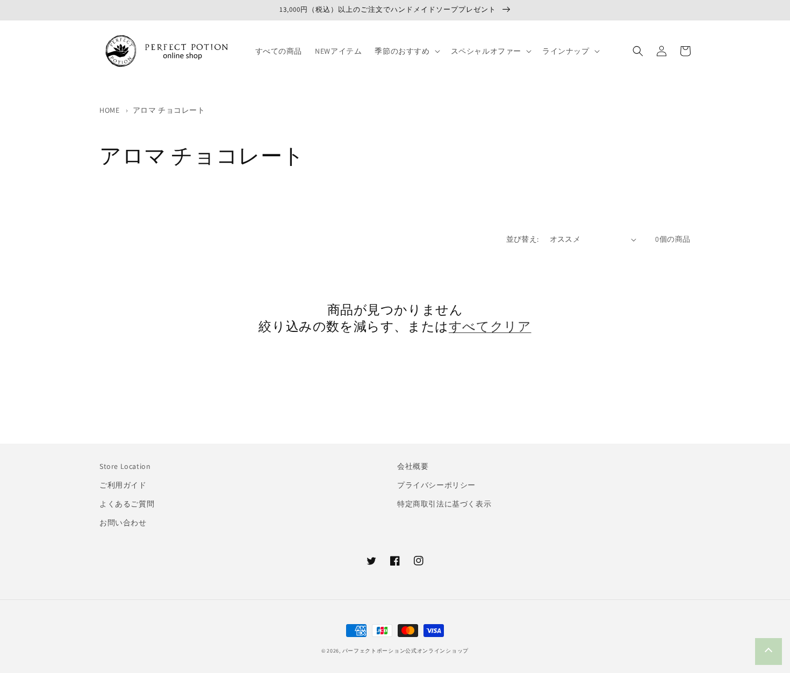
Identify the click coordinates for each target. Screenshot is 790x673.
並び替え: (522, 239)
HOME (109, 110)
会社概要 (412, 466)
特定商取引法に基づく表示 (444, 504)
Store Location (124, 466)
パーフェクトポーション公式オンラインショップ (405, 650)
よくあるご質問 (126, 504)
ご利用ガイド (123, 485)
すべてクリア (490, 326)
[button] (406, 51)
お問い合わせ (123, 522)
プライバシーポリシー (436, 485)
